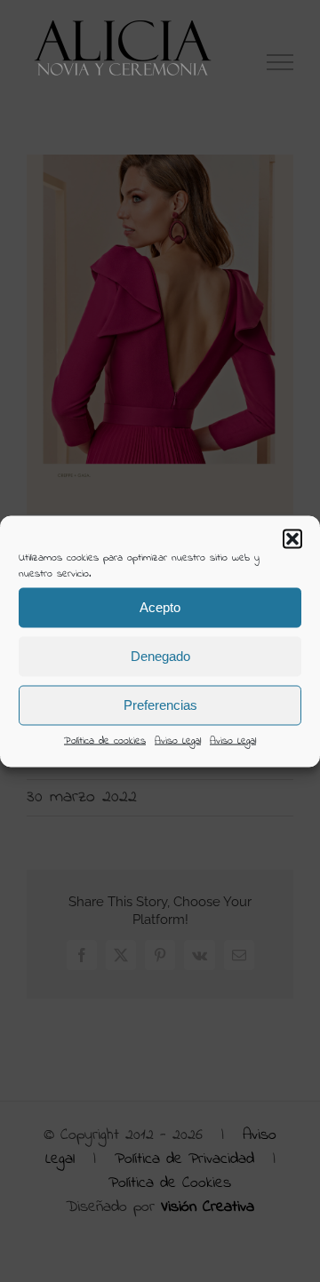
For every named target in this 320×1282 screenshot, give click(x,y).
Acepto (160, 607)
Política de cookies (105, 740)
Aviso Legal (178, 740)
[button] (292, 538)
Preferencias (160, 705)
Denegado (160, 656)
